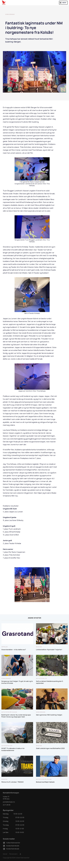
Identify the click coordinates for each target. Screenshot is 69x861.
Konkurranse (10, 14)
